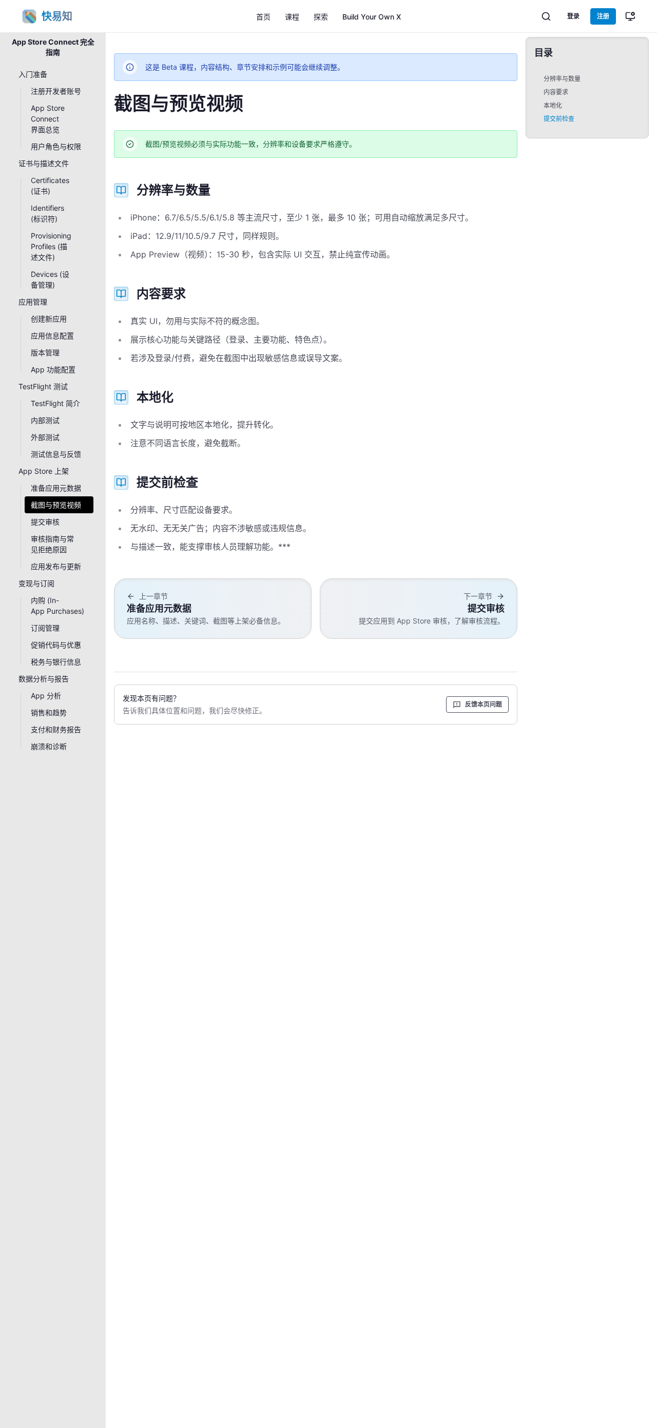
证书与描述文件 (43, 163)
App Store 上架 (43, 471)
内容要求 (556, 92)
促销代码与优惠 (56, 644)
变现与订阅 (36, 583)
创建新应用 (49, 318)
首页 (263, 16)
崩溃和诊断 (49, 746)
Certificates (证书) (50, 185)
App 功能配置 (53, 369)
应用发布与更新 (56, 566)
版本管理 (45, 352)
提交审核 (45, 521)
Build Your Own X (371, 16)
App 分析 (46, 695)
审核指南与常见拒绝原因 (52, 544)
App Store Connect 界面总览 (48, 119)
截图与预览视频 (56, 504)
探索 (321, 16)
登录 (573, 16)
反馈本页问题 (483, 704)
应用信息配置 (52, 335)
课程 (292, 16)
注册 (603, 16)
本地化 (553, 105)
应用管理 (32, 301)
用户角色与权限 (56, 146)
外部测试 (45, 437)
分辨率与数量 (562, 79)
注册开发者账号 (56, 91)
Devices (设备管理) (50, 279)
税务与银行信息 (56, 661)
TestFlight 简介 (55, 403)
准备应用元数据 (56, 488)
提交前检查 (559, 119)
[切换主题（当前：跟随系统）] (630, 16)
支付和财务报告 (56, 729)
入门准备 (32, 74)
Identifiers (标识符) (47, 213)
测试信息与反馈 (56, 454)
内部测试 (45, 420)
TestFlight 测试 (43, 386)
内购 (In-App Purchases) (57, 605)
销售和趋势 (49, 712)
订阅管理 (45, 628)
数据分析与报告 (43, 678)
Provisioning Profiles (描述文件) (51, 246)
